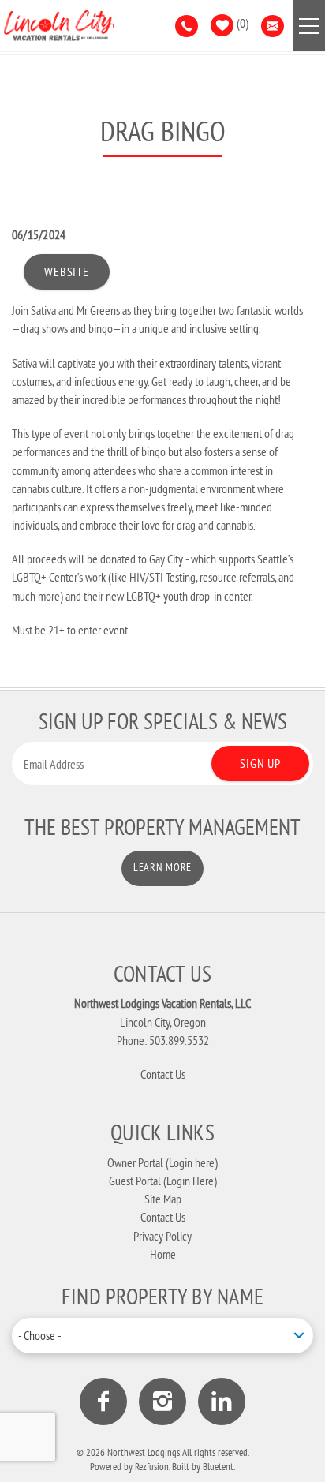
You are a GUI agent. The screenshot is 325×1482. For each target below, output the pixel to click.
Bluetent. (219, 1466)
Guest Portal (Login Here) (163, 1180)
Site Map (162, 1199)
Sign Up (260, 763)
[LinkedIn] (221, 1401)
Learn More (162, 867)
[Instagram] (162, 1401)
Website (66, 271)
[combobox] (162, 1335)
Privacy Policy (162, 1236)
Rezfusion (152, 1466)
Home (163, 1254)
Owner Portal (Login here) (162, 1162)
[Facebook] (103, 1401)
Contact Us (162, 1074)
